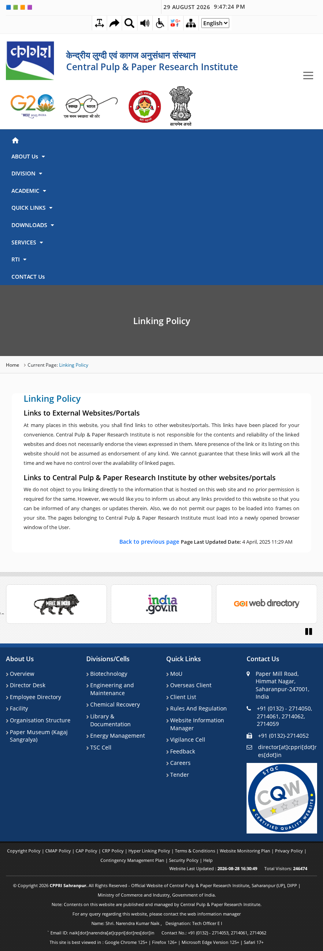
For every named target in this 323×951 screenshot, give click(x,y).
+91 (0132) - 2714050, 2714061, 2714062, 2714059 (284, 716)
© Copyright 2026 (157, 890)
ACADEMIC (26, 190)
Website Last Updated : (213, 868)
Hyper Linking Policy (149, 851)
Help (208, 860)
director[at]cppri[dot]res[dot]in (287, 751)
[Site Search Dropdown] (129, 23)
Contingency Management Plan (132, 860)
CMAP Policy (58, 851)
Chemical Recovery (115, 704)
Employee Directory (35, 697)
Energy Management (117, 735)
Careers (180, 762)
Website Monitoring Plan (245, 851)
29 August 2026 (204, 7)
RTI (16, 259)
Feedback (182, 751)
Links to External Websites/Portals (82, 413)
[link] (33, 106)
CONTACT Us (28, 276)
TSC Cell (100, 747)
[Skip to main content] (114, 23)
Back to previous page (150, 541)
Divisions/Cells (108, 659)
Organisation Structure (40, 720)
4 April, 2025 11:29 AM (206, 541)
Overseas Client (191, 685)
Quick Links (183, 659)
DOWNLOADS (30, 225)
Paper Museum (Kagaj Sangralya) (39, 736)
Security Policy (184, 860)
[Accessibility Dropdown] (160, 23)
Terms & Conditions (195, 851)
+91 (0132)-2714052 (283, 735)
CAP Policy (87, 851)
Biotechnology (108, 673)
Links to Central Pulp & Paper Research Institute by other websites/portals (150, 478)
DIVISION (24, 173)
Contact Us (263, 659)
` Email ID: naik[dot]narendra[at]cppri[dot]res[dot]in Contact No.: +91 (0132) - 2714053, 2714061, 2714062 (156, 933)
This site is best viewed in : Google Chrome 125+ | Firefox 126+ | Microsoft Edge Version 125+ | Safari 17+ (157, 942)
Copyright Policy (24, 851)
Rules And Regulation (198, 708)
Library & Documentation (110, 720)
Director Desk (27, 685)
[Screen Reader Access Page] (144, 23)
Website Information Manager (197, 724)
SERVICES (24, 242)
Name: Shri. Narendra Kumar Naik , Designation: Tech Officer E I (156, 923)
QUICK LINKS (29, 207)
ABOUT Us (25, 156)
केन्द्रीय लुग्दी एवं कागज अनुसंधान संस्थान (131, 55)
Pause (309, 631)
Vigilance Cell (187, 739)
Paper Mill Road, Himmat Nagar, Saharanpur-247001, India (282, 685)
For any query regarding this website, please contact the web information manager (156, 914)
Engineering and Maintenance (112, 689)
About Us (20, 659)
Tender (179, 774)
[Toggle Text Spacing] (99, 23)
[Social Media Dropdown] (175, 23)
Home (13, 365)
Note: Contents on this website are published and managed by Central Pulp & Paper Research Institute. (157, 904)
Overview (22, 673)
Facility (19, 708)
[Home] (160, 139)
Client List (183, 697)
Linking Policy (161, 320)
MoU (176, 673)
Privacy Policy (289, 851)
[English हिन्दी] (215, 25)
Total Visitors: (285, 868)
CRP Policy (113, 851)
